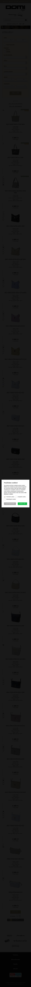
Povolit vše (22, 504)
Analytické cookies (22, 496)
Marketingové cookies (11, 499)
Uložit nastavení (10, 504)
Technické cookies (10, 496)
